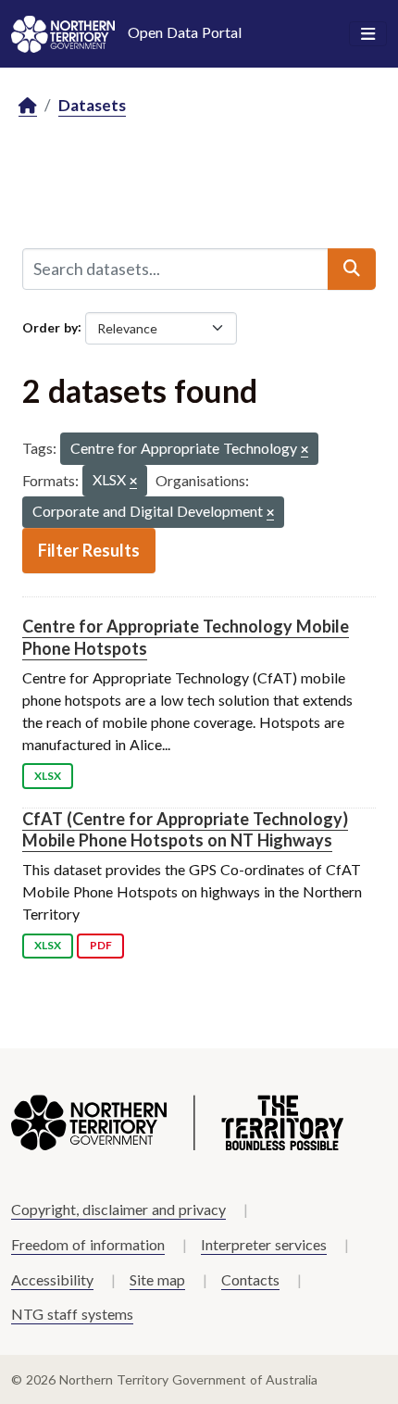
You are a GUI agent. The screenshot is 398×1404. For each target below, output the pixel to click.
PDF (101, 945)
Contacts (250, 1279)
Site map (157, 1279)
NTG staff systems (72, 1314)
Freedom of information (88, 1244)
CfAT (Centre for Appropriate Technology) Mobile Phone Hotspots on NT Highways (185, 829)
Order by (50, 326)
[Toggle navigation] (368, 34)
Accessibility (52, 1279)
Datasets (92, 105)
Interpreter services (264, 1244)
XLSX (47, 776)
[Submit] (352, 268)
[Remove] (304, 451)
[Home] (28, 106)
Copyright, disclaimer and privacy (118, 1209)
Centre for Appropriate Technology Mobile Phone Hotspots (185, 637)
